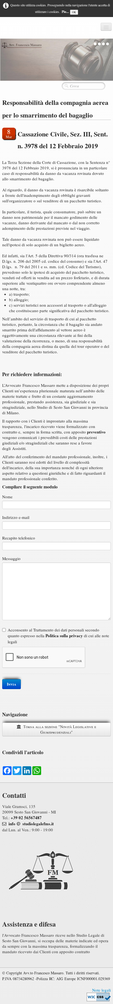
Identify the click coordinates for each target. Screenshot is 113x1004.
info (12, 824)
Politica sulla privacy (64, 636)
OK (74, 12)
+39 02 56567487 (26, 818)
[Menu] (106, 27)
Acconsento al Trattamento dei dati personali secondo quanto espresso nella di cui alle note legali (58, 635)
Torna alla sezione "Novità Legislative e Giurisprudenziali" (59, 729)
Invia (11, 684)
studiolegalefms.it (38, 824)
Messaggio (11, 558)
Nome (7, 496)
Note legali (101, 990)
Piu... (65, 11)
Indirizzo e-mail (15, 517)
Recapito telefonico (18, 538)
